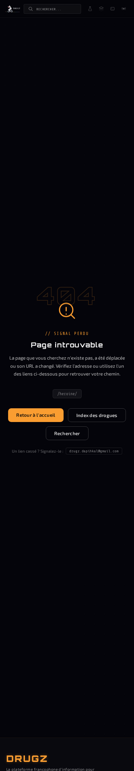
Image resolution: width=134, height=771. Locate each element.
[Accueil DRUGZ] (12, 8)
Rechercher (67, 433)
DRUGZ (27, 758)
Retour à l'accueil (35, 415)
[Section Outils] (112, 8)
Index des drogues (96, 415)
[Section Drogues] (90, 8)
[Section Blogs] (123, 8)
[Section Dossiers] (101, 8)
